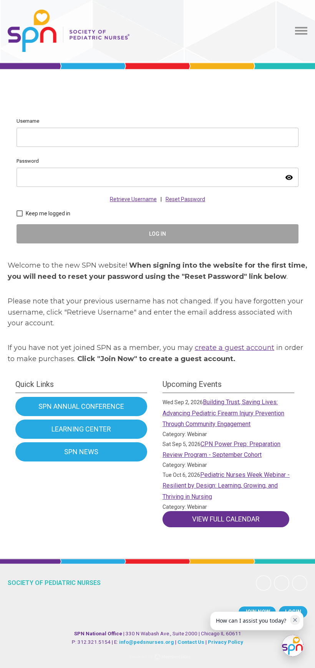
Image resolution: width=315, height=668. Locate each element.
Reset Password (185, 199)
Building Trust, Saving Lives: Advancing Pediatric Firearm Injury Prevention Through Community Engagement (223, 413)
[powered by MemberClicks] (157, 657)
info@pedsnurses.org (146, 642)
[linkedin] (281, 583)
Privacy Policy (225, 642)
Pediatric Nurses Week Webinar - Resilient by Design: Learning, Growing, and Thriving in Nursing (226, 486)
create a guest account (234, 347)
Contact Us (190, 642)
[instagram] (299, 583)
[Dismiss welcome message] (295, 620)
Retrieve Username (133, 199)
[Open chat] (292, 645)
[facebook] (263, 583)
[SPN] (68, 31)
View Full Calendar (226, 519)
